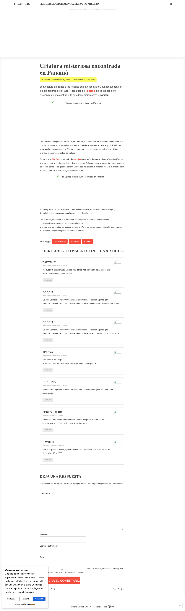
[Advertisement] (92, 30)
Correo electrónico (49, 545)
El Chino (49, 382)
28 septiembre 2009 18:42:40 (56, 385)
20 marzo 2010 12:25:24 (54, 415)
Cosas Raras (60, 241)
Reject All (25, 599)
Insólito (87, 79)
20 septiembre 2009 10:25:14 (56, 325)
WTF (93, 79)
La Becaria (45, 79)
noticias (77, 159)
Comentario (46, 493)
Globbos (22, 4)
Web (42, 557)
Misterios (75, 241)
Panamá (88, 241)
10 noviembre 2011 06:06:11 (55, 445)
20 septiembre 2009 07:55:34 (56, 265)
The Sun (55, 159)
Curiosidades (77, 79)
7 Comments (75, 251)
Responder (48, 280)
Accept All (39, 599)
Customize (11, 599)
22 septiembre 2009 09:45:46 (56, 355)
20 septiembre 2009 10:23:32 (56, 295)
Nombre (44, 534)
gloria (48, 292)
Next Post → (118, 589)
